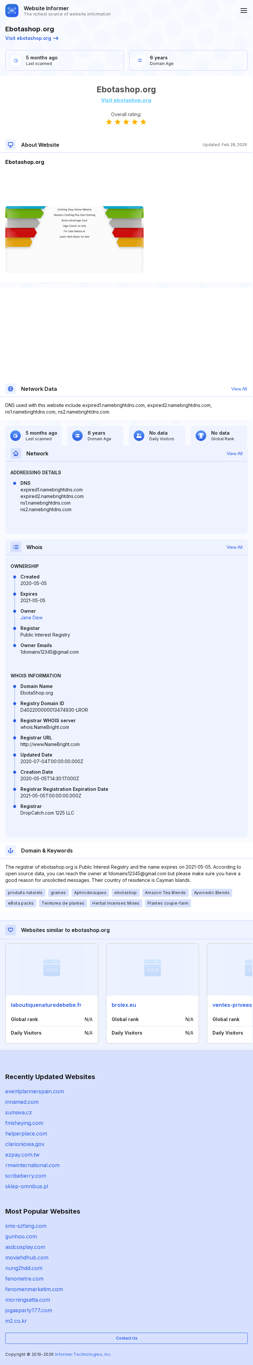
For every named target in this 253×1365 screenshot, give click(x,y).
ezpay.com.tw (22, 1154)
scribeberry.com (25, 1175)
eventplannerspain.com (34, 1091)
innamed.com (22, 1102)
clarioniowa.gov (24, 1144)
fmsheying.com (24, 1123)
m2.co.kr (16, 1321)
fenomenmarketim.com (34, 1289)
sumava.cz (18, 1112)
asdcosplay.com (25, 1247)
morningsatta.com (27, 1299)
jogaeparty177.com (28, 1310)
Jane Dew (31, 617)
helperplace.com (26, 1133)
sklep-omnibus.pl (26, 1186)
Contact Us (126, 1338)
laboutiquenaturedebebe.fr (46, 1005)
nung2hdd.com (23, 1268)
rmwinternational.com (32, 1165)
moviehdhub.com (26, 1257)
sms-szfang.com (25, 1226)
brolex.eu (124, 1005)
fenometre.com (24, 1278)
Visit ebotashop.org (28, 38)
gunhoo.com (21, 1236)
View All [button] (239, 388)
